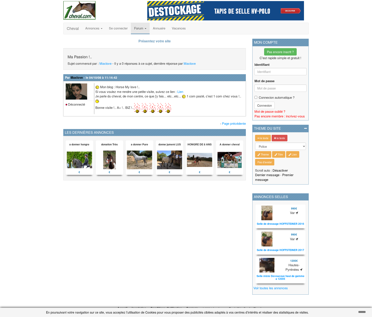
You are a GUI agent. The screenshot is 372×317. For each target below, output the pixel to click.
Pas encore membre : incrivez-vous (279, 116)
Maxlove (105, 63)
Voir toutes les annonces (270, 288)
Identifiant (262, 64)
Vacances (179, 28)
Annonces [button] (92, 28)
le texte (263, 138)
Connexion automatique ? (276, 97)
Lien (180, 91)
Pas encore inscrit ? (280, 52)
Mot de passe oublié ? (269, 111)
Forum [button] (139, 28)
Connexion (264, 105)
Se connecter (118, 28)
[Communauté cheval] (102, 10)
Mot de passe (264, 81)
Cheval (73, 28)
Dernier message (267, 174)
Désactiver (280, 170)
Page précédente (234, 123)
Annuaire (159, 28)
